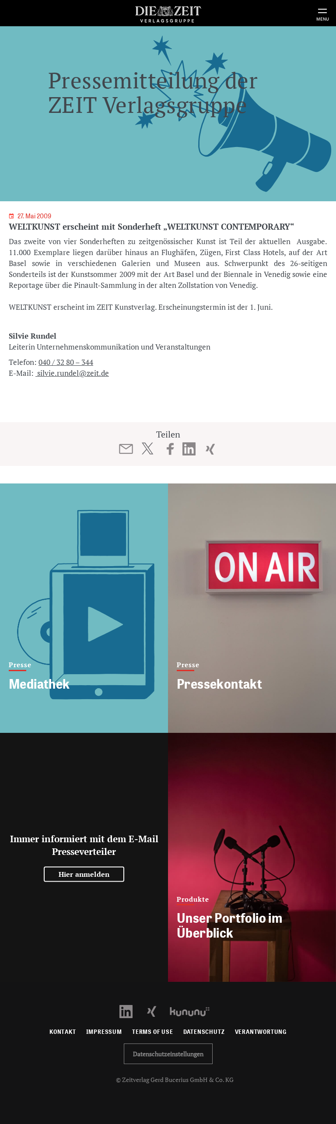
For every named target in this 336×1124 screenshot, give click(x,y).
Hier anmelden (84, 874)
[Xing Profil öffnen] (157, 1011)
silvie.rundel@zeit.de (72, 373)
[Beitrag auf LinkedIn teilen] (189, 448)
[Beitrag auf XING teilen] (210, 449)
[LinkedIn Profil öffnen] (131, 1011)
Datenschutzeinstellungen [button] (168, 1054)
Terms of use (152, 1032)
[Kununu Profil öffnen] (194, 1011)
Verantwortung (261, 1032)
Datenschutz (204, 1032)
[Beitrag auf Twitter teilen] (147, 448)
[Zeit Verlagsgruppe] (168, 13)
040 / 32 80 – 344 (65, 362)
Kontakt (62, 1032)
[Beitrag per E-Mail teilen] (126, 449)
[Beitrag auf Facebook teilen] (170, 449)
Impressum (104, 1032)
